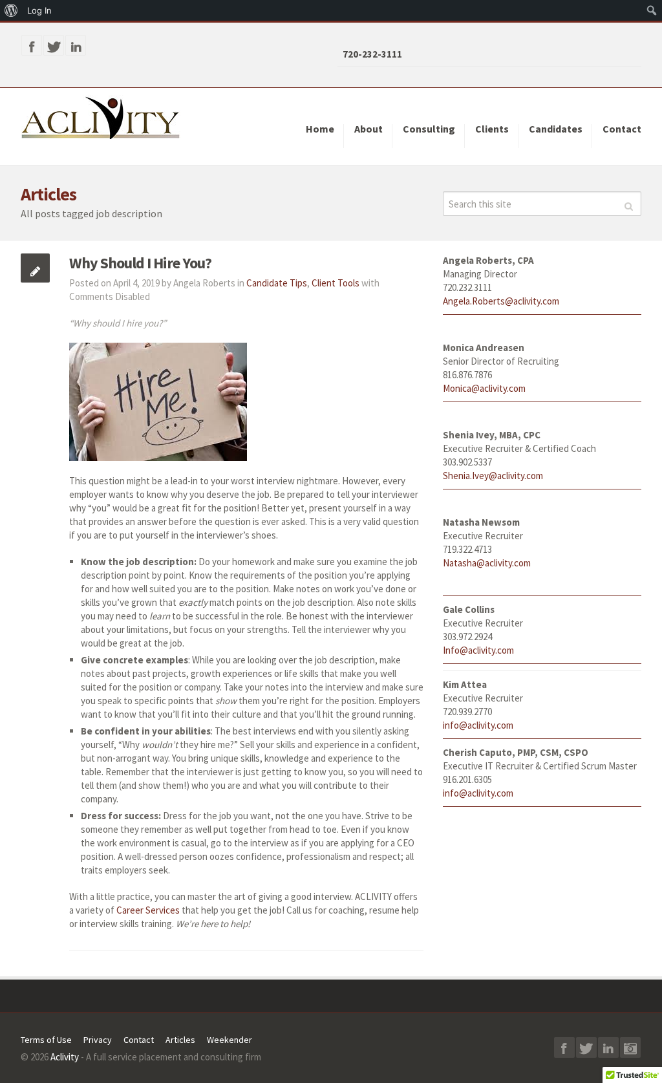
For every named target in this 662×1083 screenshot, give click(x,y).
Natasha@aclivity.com (487, 563)
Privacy (97, 1039)
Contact (138, 1039)
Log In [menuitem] (39, 10)
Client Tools (335, 283)
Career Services (148, 910)
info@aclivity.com (478, 725)
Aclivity (64, 1057)
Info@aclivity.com (478, 650)
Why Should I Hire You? (140, 263)
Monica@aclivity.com (484, 388)
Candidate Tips (276, 283)
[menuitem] (11, 10)
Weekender (229, 1039)
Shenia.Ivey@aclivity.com (493, 475)
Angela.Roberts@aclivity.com (501, 301)
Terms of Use (46, 1039)
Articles (180, 1039)
